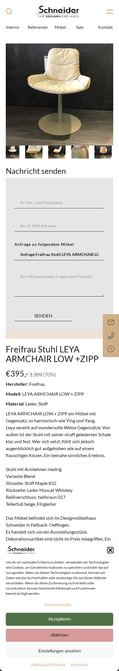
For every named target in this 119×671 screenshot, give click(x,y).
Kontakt (105, 27)
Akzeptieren (59, 619)
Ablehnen (59, 634)
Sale (79, 27)
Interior (13, 27)
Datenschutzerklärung (48, 664)
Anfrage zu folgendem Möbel (44, 244)
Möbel (60, 27)
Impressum (79, 664)
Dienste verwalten (58, 604)
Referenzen (38, 27)
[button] (110, 550)
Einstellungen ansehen (59, 650)
